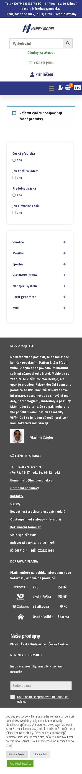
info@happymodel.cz (46, 8)
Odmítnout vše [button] (40, 754)
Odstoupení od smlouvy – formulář (35, 519)
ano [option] (19, 160)
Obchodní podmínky (24, 488)
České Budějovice (33, 644)
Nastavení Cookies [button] (16, 754)
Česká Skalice (58, 644)
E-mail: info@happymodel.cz (31, 480)
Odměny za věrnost (41, 52)
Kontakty (16, 495)
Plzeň (14, 644)
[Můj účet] (60, 87)
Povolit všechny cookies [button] (20, 763)
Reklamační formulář (25, 527)
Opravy (15, 503)
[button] (40, 242)
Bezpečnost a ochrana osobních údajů (37, 511)
